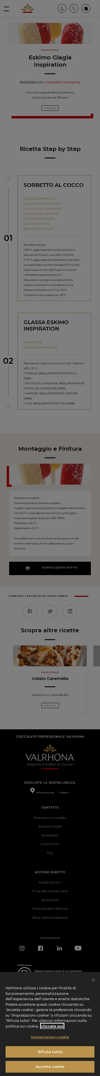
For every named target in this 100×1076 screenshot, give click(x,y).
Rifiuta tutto (50, 1052)
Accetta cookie (50, 1066)
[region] (50, 1024)
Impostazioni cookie (50, 1037)
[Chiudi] (93, 980)
